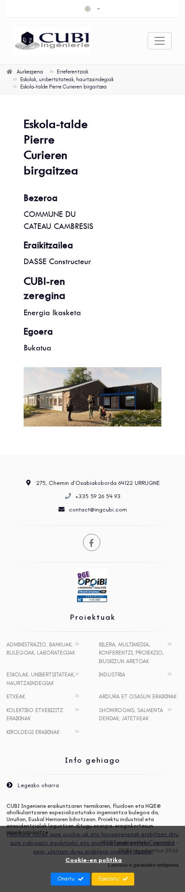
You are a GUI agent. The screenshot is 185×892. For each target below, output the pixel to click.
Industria (112, 674)
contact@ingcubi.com (98, 509)
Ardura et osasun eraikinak (137, 696)
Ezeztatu (109, 879)
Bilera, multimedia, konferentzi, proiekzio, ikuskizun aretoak (131, 652)
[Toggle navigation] (160, 40)
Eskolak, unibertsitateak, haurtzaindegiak (40, 678)
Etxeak (15, 696)
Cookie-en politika (93, 860)
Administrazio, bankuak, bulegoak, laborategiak (40, 648)
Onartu (66, 879)
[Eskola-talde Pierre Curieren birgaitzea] (92, 396)
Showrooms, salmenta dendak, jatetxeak (131, 714)
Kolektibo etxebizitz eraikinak (34, 714)
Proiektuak (92, 617)
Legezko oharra (37, 785)
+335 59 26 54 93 (97, 496)
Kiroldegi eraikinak (32, 732)
